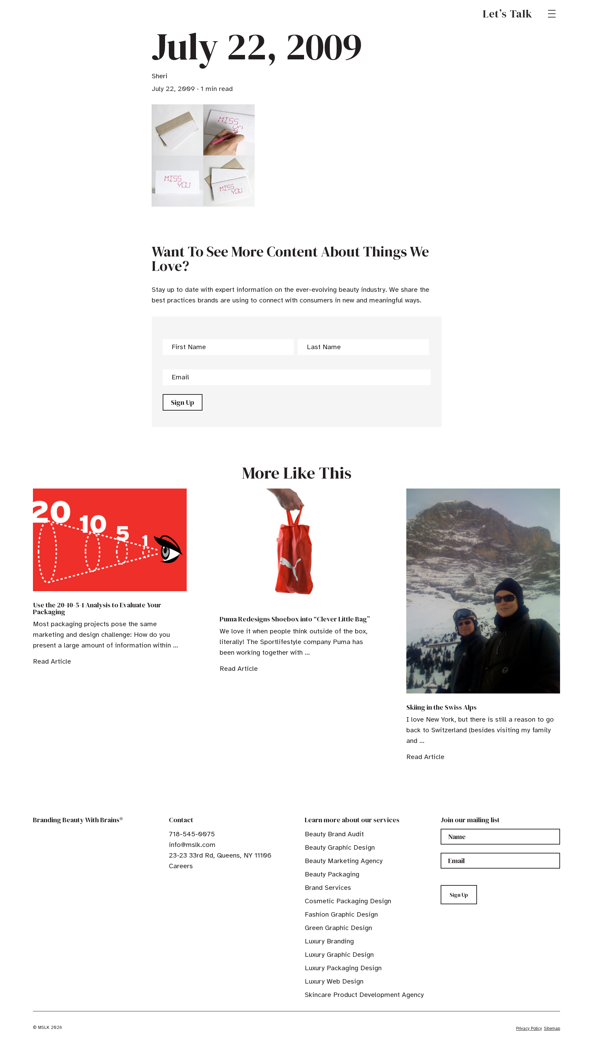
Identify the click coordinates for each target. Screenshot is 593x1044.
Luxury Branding (329, 941)
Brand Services (328, 887)
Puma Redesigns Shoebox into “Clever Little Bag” (295, 619)
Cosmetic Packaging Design (348, 901)
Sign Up (182, 402)
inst (204, 882)
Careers (181, 866)
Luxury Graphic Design (339, 954)
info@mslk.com (192, 844)
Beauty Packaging (332, 874)
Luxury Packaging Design (343, 968)
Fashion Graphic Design (341, 914)
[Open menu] (552, 13)
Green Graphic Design (338, 927)
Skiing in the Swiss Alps (441, 707)
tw (182, 882)
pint (193, 882)
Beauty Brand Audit (334, 834)
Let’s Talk (508, 14)
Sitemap (552, 1028)
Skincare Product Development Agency (364, 994)
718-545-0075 (192, 834)
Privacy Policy (529, 1028)
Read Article (52, 661)
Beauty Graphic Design (340, 847)
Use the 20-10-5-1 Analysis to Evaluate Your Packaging (97, 608)
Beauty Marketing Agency (344, 861)
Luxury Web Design (334, 981)
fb (172, 882)
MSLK (57, 13)
